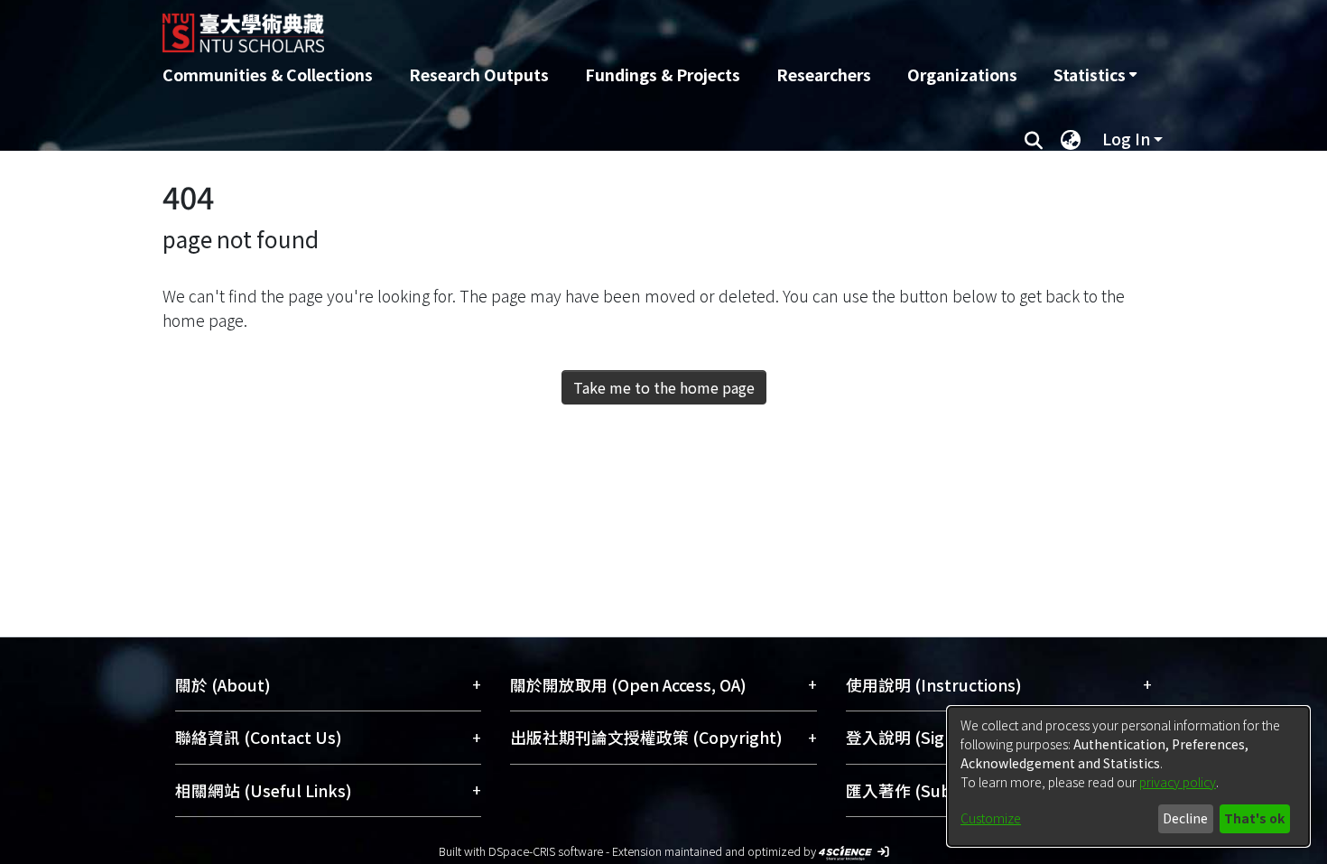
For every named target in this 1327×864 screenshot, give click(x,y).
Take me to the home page (664, 387)
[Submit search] (1033, 139)
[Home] (566, 26)
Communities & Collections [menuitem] (267, 74)
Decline (1185, 818)
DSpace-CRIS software (545, 850)
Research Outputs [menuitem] (479, 74)
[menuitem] (1095, 75)
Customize (990, 818)
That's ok (1254, 818)
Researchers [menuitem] (823, 74)
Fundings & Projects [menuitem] (662, 74)
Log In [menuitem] (1126, 138)
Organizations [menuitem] (962, 74)
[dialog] (1128, 776)
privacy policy (1177, 782)
